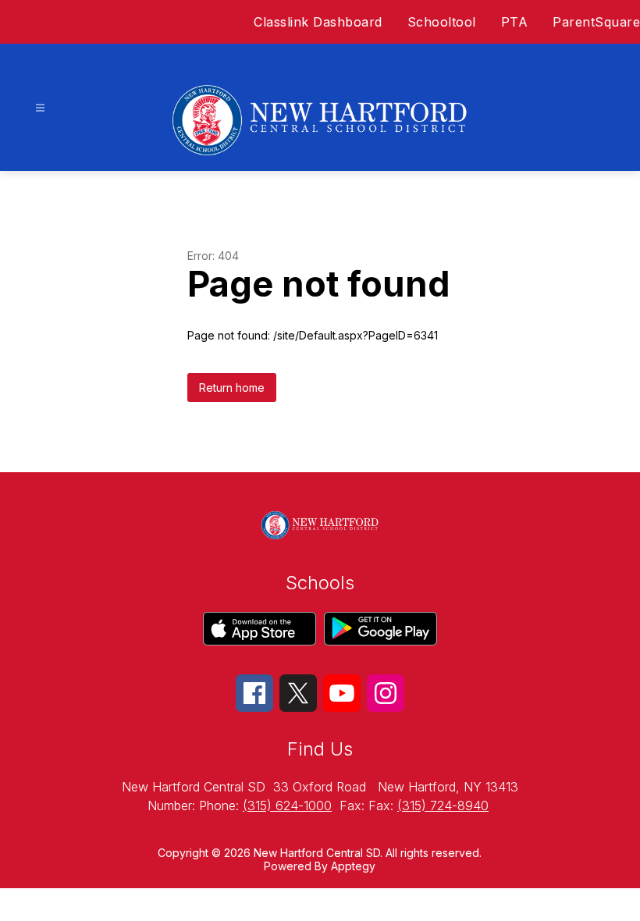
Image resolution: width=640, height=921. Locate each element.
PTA (514, 22)
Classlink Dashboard (318, 22)
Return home (232, 387)
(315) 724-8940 (443, 805)
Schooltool (441, 22)
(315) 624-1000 (287, 805)
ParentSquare (596, 22)
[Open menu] (40, 108)
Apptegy (353, 866)
